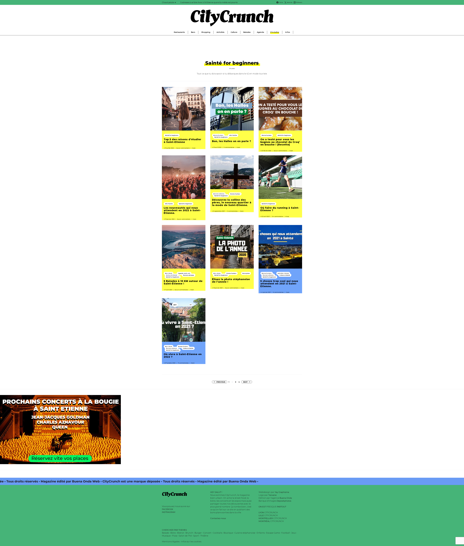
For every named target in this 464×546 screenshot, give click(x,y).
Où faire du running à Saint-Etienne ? (279, 209)
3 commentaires (229, 147)
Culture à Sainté (285, 275)
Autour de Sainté (171, 275)
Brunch (189, 533)
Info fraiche (233, 135)
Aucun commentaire (183, 148)
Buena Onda (286, 498)
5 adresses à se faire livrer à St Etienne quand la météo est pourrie (209, 2)
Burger (198, 533)
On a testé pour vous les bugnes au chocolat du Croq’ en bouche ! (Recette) (280, 142)
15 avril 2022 (217, 147)
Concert (207, 533)
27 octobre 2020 (170, 363)
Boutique (228, 533)
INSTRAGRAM (168, 512)
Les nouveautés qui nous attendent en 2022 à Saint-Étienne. (182, 210)
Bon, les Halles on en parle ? (231, 141)
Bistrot (180, 533)
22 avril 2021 (266, 216)
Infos (287, 32)
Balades (247, 32)
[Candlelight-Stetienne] (60, 429)
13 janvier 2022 (170, 219)
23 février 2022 (266, 150)
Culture (234, 32)
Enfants (261, 533)
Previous (220, 382)
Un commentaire (277, 216)
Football (285, 533)
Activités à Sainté (283, 273)
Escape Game (273, 533)
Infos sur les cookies (191, 541)
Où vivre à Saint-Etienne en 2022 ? (183, 355)
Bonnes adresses (218, 194)
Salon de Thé (185, 536)
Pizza (174, 536)
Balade (165, 533)
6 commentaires (278, 292)
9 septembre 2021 (219, 211)
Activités (221, 32)
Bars (193, 32)
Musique (166, 536)
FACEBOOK (167, 509)
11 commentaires (183, 363)
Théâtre (204, 536)
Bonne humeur (218, 135)
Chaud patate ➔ (169, 2)
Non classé (168, 273)
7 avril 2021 (168, 289)
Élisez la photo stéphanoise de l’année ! (231, 280)
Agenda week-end (184, 273)
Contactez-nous (218, 518)
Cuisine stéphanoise (244, 533)
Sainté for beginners (171, 135)
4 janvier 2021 (266, 292)
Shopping (205, 32)
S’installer (274, 32)
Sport (196, 536)
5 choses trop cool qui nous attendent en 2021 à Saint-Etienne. (279, 284)
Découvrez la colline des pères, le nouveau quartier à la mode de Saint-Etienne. (231, 202)
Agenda (260, 32)
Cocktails (217, 533)
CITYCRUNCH (268, 512)
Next (245, 382)
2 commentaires (232, 211)
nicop (287, 216)
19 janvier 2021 (218, 288)
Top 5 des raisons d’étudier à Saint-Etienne (182, 140)
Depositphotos (284, 501)
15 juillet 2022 (169, 148)
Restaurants (179, 32)
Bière (173, 533)
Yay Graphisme (282, 492)
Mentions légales (170, 541)
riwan (194, 148)
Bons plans (246, 273)
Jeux (293, 533)
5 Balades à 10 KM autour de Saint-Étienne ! (183, 282)
